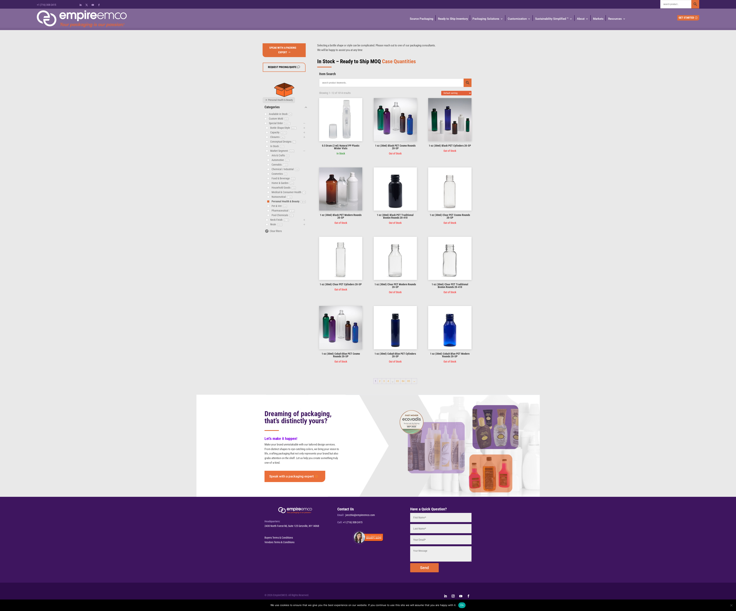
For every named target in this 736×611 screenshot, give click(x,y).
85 (408, 381)
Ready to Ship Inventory (453, 19)
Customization (517, 19)
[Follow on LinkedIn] (80, 5)
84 (403, 381)
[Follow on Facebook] (99, 5)
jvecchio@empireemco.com (360, 515)
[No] (731, 605)
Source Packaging (421, 19)
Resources (615, 19)
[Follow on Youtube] (92, 5)
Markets (598, 19)
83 (397, 381)
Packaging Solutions (485, 19)
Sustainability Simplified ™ (551, 19)
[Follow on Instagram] (453, 596)
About (581, 19)
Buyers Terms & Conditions (278, 537)
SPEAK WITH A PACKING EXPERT (282, 50)
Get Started (686, 17)
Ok (462, 605)
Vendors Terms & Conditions (279, 542)
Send (424, 567)
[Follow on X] (86, 5)
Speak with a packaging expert (291, 476)
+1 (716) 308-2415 (46, 4)
